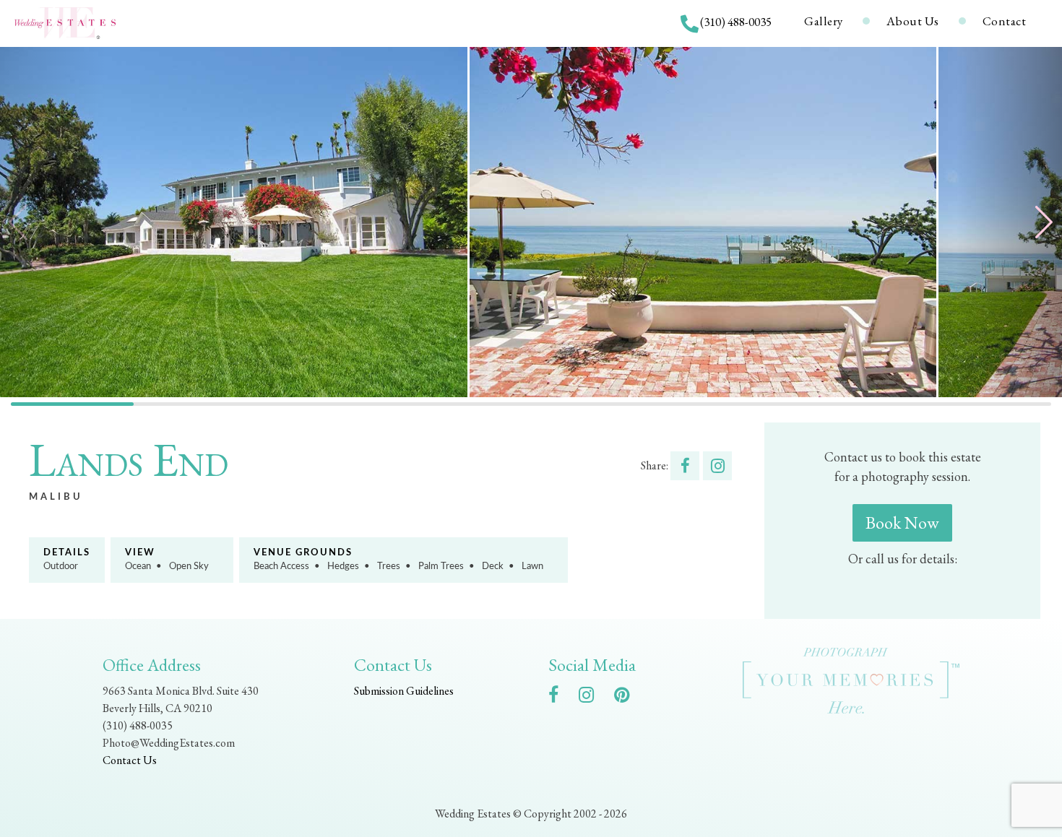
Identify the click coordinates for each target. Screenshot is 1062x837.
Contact (1005, 21)
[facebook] (560, 697)
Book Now (902, 522)
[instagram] (593, 697)
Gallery (823, 21)
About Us (912, 21)
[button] (1009, 222)
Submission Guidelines (404, 690)
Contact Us (130, 760)
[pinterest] (629, 697)
